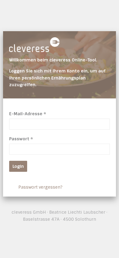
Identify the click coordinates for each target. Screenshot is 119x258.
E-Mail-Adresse (27, 113)
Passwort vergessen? (40, 187)
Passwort (21, 139)
